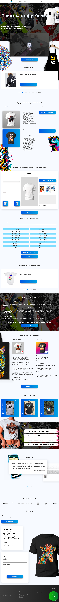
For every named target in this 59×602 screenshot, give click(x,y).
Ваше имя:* (5, 559)
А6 (42, 223)
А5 (36, 223)
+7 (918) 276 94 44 (8, 529)
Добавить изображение (48, 180)
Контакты (46, 1)
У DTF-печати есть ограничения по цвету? (38, 431)
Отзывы (40, 1)
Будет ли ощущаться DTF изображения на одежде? (41, 444)
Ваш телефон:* (6, 564)
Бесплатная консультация (47, 112)
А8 (53, 223)
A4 (5, 188)
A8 (14, 188)
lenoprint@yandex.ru (9, 533)
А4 (30, 223)
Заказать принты (30, 386)
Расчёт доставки (9, 521)
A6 (10, 188)
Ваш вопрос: (5, 569)
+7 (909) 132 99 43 (8, 531)
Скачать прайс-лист (29, 256)
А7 (47, 223)
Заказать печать (29, 59)
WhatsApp (53, 598)
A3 (3, 188)
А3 (24, 223)
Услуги (20, 1)
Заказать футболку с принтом (29, 252)
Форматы (16, 223)
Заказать (28, 84)
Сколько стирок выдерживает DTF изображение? (40, 440)
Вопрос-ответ (34, 1)
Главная (15, 1)
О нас (29, 1)
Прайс (7, 223)
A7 (12, 188)
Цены (25, 1)
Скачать (29, 325)
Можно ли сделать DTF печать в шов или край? (40, 435)
